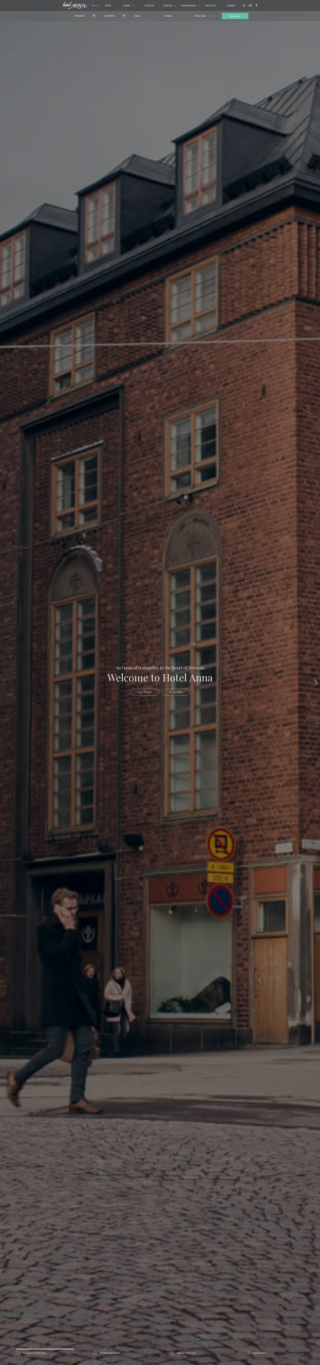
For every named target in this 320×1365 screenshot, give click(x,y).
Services (168, 5)
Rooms (127, 5)
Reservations (188, 5)
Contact (231, 5)
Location (149, 5)
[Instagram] (244, 5)
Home (108, 5)
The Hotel (210, 5)
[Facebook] (256, 5)
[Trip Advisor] (250, 5)
